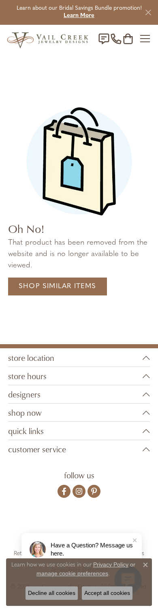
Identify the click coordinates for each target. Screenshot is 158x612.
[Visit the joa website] (59, 528)
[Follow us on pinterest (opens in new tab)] (94, 491)
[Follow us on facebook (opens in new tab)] (64, 491)
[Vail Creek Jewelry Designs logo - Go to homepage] (47, 39)
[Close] (148, 12)
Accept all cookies (107, 593)
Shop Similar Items (57, 286)
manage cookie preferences (72, 573)
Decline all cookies (51, 593)
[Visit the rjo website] (81, 528)
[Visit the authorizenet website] (102, 528)
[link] (104, 38)
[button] (128, 38)
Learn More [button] (79, 16)
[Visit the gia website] (34, 528)
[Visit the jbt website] (125, 528)
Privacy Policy (110, 564)
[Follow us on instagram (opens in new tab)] (79, 491)
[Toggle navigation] (145, 38)
